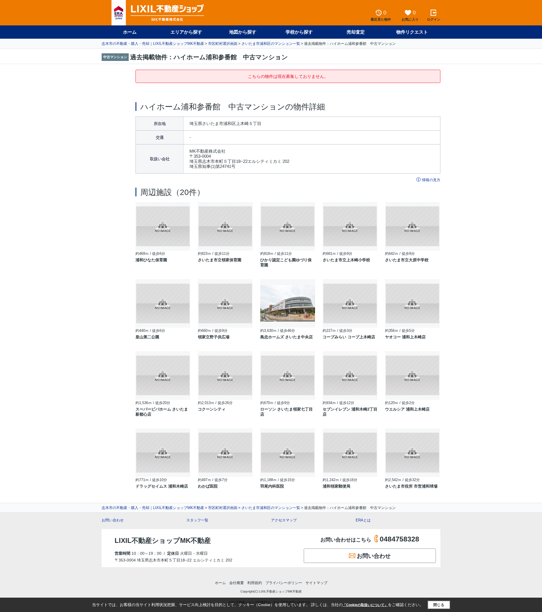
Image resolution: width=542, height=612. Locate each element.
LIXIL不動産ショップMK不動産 (163, 540)
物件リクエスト (412, 32)
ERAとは (363, 520)
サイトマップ (316, 583)
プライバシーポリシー (283, 583)
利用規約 (254, 583)
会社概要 (236, 583)
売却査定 (356, 32)
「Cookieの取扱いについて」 (365, 605)
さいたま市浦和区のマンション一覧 (270, 43)
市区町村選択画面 (222, 43)
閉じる (438, 605)
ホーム (130, 32)
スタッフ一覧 (197, 520)
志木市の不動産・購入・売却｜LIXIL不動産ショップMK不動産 (153, 43)
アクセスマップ (284, 520)
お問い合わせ (113, 520)
